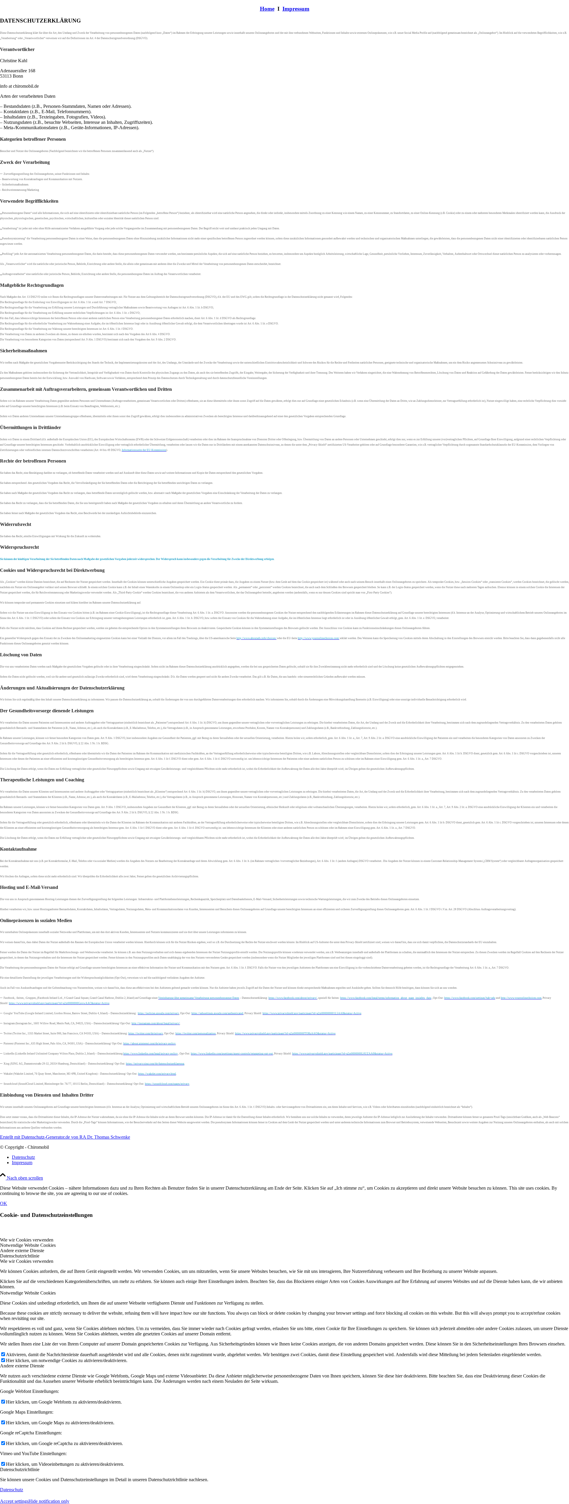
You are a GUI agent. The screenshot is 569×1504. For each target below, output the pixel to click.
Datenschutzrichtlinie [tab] (19, 1255)
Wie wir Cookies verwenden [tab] (26, 1239)
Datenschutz (11, 1489)
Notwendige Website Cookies (28, 1292)
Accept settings (14, 1501)
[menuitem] (290, 1157)
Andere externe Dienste (22, 1365)
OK (3, 1203)
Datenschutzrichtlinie (19, 1469)
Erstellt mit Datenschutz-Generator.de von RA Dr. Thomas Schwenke (65, 1137)
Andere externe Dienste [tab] (22, 1250)
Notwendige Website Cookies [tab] (28, 1245)
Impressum (295, 9)
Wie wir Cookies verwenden (26, 1261)
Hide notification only (48, 1501)
